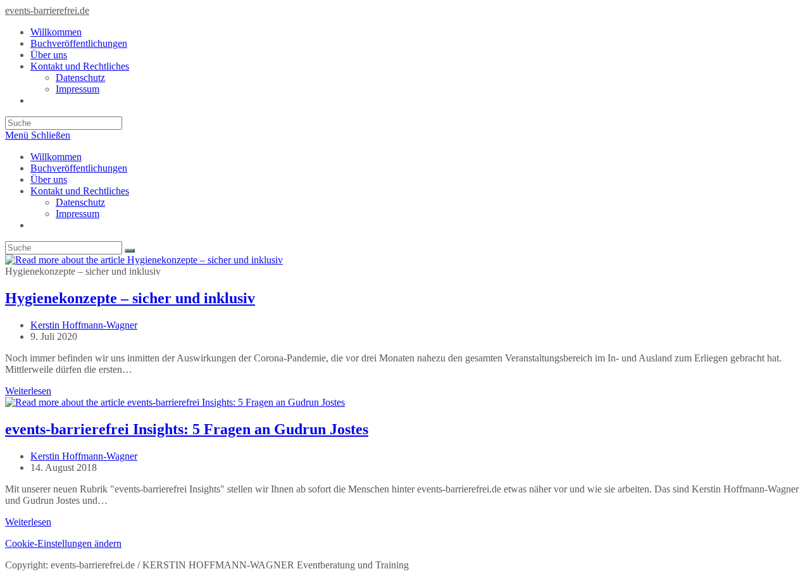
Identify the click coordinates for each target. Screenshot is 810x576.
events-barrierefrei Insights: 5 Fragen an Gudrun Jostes (186, 429)
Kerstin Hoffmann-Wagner (83, 325)
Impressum (77, 213)
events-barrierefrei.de (47, 10)
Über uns (48, 179)
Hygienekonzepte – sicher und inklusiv (130, 298)
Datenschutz (80, 202)
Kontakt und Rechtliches (79, 190)
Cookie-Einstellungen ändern (63, 543)
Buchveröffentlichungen (78, 168)
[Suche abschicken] (130, 251)
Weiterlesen (28, 390)
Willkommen (56, 156)
